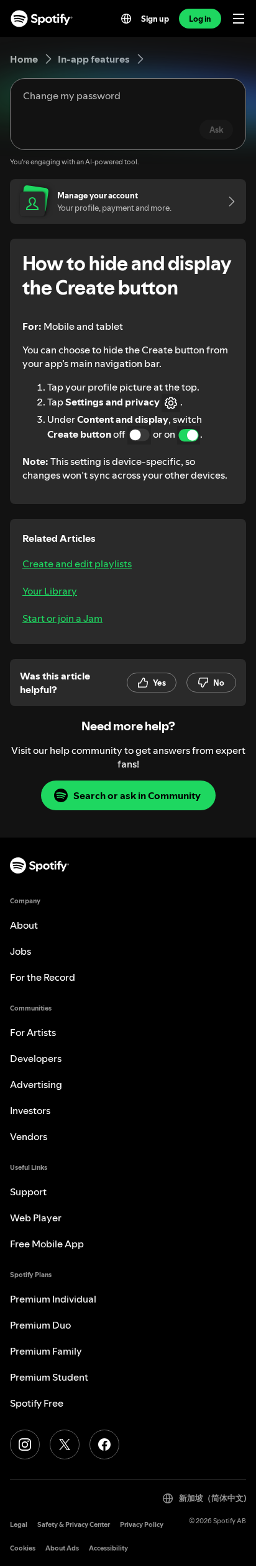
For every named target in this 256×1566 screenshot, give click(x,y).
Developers (36, 1058)
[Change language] (126, 19)
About (24, 925)
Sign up (155, 18)
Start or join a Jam (62, 618)
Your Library (49, 591)
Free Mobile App (47, 1243)
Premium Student (49, 1377)
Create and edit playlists (77, 563)
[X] (65, 1444)
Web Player (36, 1217)
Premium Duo (40, 1325)
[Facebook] (104, 1444)
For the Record (42, 977)
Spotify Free (36, 1403)
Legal (18, 1524)
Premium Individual (53, 1299)
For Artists (33, 1032)
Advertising (36, 1084)
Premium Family (46, 1351)
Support (28, 1191)
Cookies (22, 1548)
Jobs (20, 951)
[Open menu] (238, 18)
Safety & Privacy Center (73, 1524)
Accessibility (108, 1548)
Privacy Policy (141, 1524)
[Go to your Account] (227, 201)
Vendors (28, 1136)
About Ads (62, 1548)
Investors (30, 1110)
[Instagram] (25, 1444)
